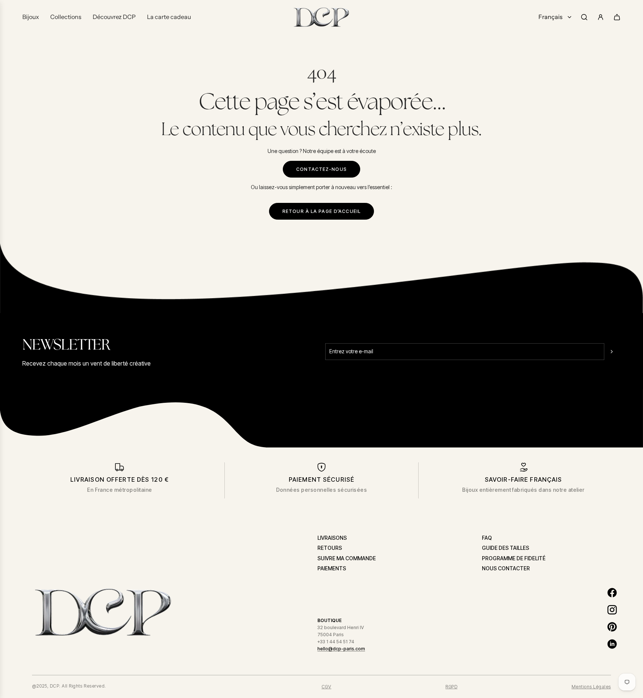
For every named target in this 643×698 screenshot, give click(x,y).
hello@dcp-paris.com (341, 648)
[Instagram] (612, 609)
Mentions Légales (591, 686)
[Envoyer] (612, 351)
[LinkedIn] (612, 644)
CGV (326, 686)
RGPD (451, 686)
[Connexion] (600, 17)
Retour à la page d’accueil (321, 211)
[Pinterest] (612, 626)
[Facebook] (612, 592)
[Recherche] (584, 17)
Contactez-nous (321, 169)
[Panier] (617, 17)
